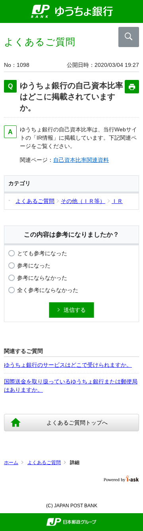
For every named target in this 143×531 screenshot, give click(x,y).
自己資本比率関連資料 (81, 160)
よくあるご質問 (44, 462)
